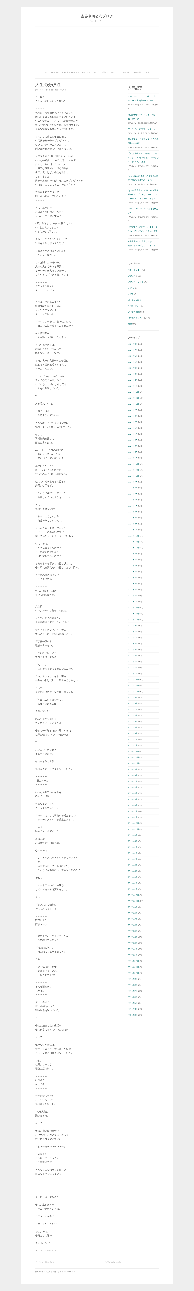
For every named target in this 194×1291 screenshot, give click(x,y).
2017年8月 (133, 913)
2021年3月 (133, 733)
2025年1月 (133, 457)
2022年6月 (133, 643)
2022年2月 (133, 667)
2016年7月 (133, 991)
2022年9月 (133, 625)
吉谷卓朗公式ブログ (97, 16)
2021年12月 (133, 679)
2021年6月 (133, 715)
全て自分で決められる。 (113, 1262)
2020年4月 (133, 799)
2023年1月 (133, 601)
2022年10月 (133, 619)
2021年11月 (133, 685)
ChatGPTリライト (136, 281)
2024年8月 (133, 487)
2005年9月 (133, 1015)
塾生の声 (126, 72)
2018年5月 (133, 865)
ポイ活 (146, 72)
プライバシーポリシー (66, 1272)
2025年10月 (133, 403)
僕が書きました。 (52, 1250)
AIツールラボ (133, 269)
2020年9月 (133, 769)
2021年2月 (133, 739)
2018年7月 (133, 859)
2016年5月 (133, 1003)
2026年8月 (133, 344)
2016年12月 (133, 961)
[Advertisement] (97, 49)
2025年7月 (133, 421)
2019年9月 (133, 835)
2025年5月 (133, 433)
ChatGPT (132, 275)
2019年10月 (133, 829)
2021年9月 (133, 697)
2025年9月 (133, 409)
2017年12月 (133, 895)
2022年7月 (133, 637)
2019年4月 (133, 841)
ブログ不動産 (134, 311)
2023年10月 (133, 547)
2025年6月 (133, 428)
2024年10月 (133, 475)
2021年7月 (133, 709)
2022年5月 (133, 649)
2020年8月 (133, 775)
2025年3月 (133, 445)
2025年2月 (133, 451)
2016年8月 (133, 985)
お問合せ (104, 72)
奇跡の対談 (137, 72)
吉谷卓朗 (63, 90)
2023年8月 (133, 559)
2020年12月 (133, 751)
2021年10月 (133, 691)
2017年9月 (133, 907)
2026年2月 (133, 379)
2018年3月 (133, 877)
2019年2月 (133, 847)
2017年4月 (133, 937)
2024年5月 (133, 505)
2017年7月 (133, 919)
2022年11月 (133, 613)
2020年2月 (133, 811)
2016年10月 (133, 973)
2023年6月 (133, 571)
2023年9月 (133, 553)
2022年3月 (133, 661)
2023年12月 (133, 535)
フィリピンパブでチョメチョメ (142, 129)
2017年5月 (133, 931)
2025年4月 (133, 439)
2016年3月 (133, 1009)
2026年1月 (133, 386)
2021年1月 (133, 745)
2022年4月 (133, 655)
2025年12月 (133, 391)
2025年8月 (133, 415)
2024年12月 (133, 463)
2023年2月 (133, 595)
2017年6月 (133, 925)
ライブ (96, 72)
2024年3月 (133, 517)
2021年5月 (133, 721)
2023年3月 (133, 589)
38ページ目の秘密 (52, 72)
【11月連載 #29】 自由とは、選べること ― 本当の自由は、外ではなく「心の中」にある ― (143, 157)
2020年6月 (133, 787)
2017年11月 (133, 901)
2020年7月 (133, 781)
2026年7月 (133, 349)
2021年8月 (133, 703)
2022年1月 (133, 673)
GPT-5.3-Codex (134, 299)
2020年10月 (133, 763)
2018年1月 (133, 889)
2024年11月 (133, 469)
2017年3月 (133, 943)
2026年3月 (133, 374)
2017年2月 (133, 949)
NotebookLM (133, 305)
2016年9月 (133, 979)
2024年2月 (133, 523)
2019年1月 (133, 853)
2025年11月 (133, 398)
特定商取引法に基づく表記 (45, 1272)
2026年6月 (133, 356)
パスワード (115, 72)
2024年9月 (133, 481)
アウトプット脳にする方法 (44, 1262)
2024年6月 (133, 499)
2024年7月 (133, 493)
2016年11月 (133, 967)
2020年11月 (133, 757)
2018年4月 (133, 871)
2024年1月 (133, 529)
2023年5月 (133, 577)
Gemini (131, 287)
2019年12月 (133, 823)
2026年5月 (133, 362)
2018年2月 (133, 883)
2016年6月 (133, 997)
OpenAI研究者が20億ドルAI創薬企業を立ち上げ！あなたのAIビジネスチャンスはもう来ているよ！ (143, 194)
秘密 (130, 323)
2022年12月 (133, 607)
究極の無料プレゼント (70, 72)
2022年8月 (133, 631)
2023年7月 (133, 565)
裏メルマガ (86, 72)
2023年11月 (133, 541)
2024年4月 (133, 511)
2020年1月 (133, 817)
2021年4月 (133, 727)
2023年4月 (133, 583)
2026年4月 (133, 368)
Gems (130, 293)
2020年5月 (133, 793)
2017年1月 (133, 955)
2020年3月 (133, 805)
